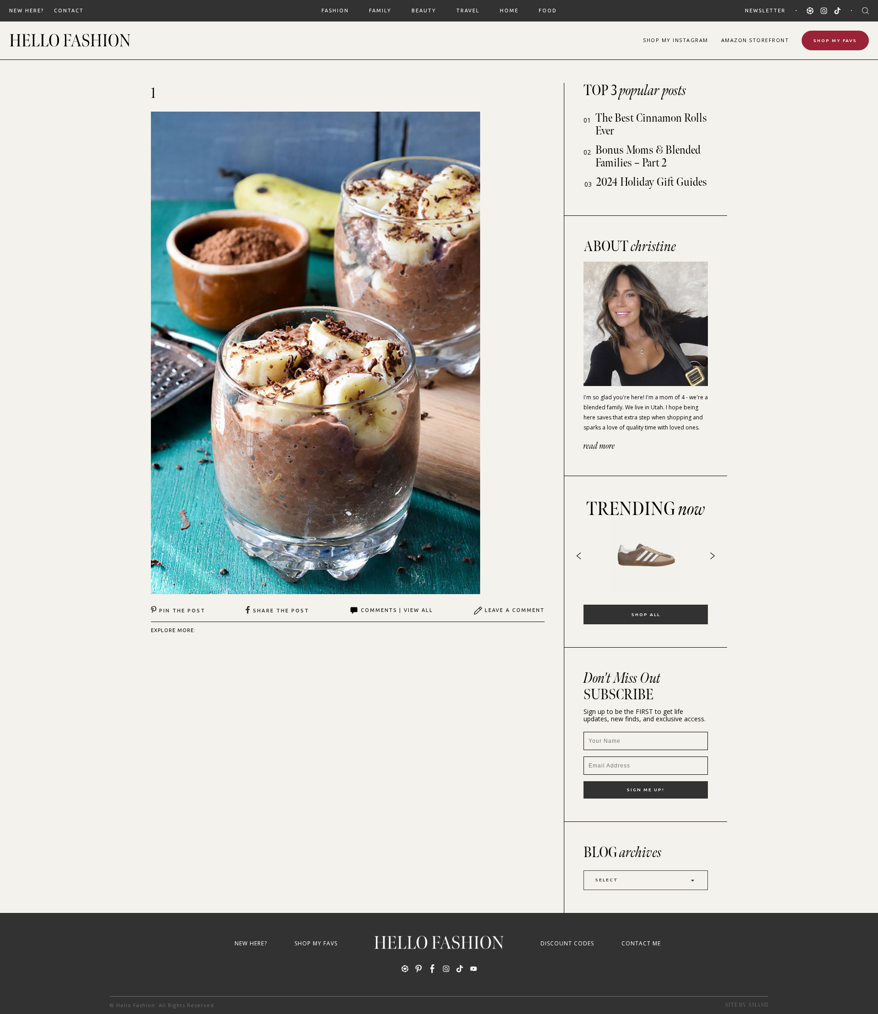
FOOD (548, 10)
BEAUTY (424, 10)
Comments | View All (397, 610)
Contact (69, 10)
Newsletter (765, 10)
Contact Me (641, 943)
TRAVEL (468, 10)
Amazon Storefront (755, 40)
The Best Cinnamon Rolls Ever (651, 124)
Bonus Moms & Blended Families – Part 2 (648, 156)
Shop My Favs (835, 40)
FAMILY (380, 10)
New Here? (26, 10)
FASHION (335, 10)
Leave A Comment (515, 610)
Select (606, 879)
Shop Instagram (675, 40)
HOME (509, 10)
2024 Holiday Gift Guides (651, 182)
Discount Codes (567, 943)
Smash (758, 1005)
